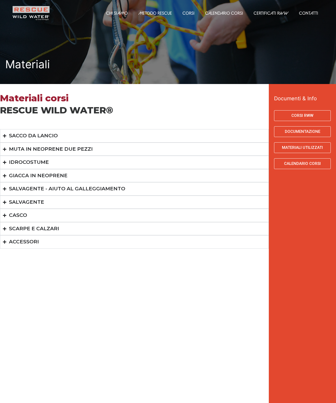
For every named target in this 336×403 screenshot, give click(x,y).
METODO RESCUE (155, 13)
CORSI (188, 13)
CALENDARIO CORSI (224, 13)
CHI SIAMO (117, 13)
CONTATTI (308, 13)
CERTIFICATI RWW (271, 13)
